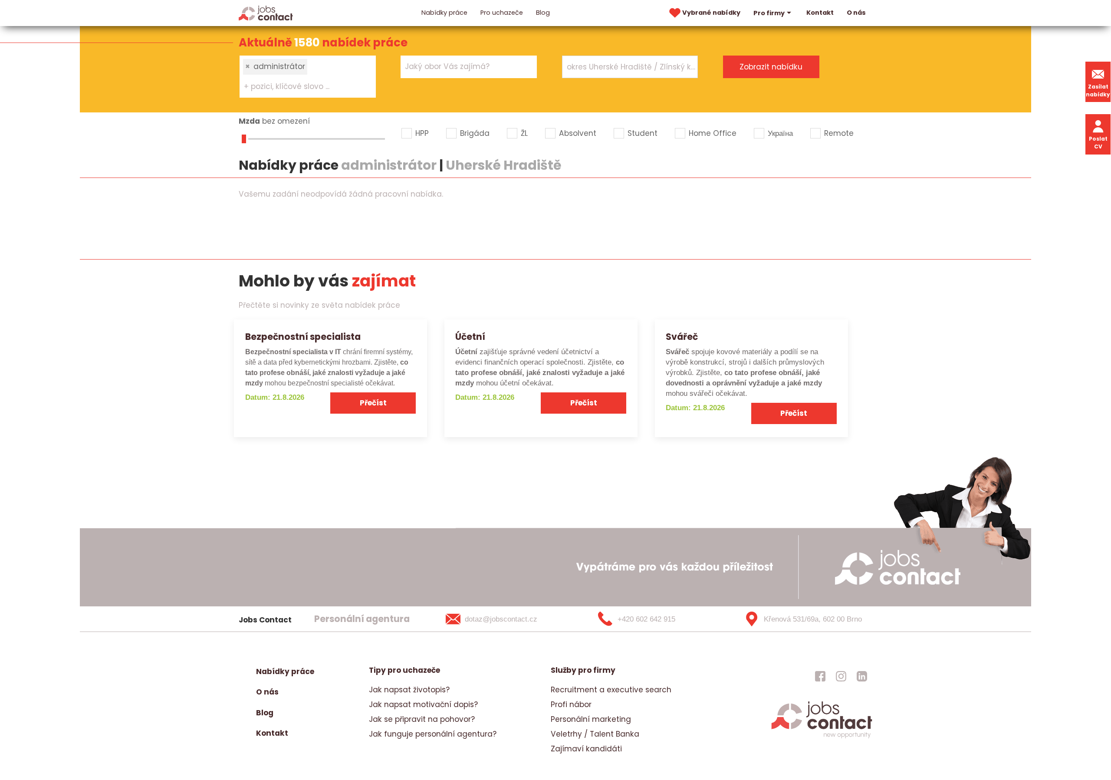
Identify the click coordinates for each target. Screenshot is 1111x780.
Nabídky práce (444, 12)
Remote (839, 133)
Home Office (712, 133)
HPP (422, 133)
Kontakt (820, 12)
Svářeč (682, 336)
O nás (856, 12)
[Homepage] (266, 12)
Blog (543, 12)
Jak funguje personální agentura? (432, 734)
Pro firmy (769, 13)
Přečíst (373, 403)
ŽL (524, 133)
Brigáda (475, 133)
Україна (780, 133)
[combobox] (308, 76)
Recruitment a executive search (611, 690)
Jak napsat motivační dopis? (423, 704)
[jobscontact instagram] (841, 675)
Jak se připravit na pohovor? (422, 719)
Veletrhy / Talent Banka (595, 734)
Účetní (470, 336)
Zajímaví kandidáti (586, 749)
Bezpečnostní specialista (303, 336)
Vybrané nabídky (711, 12)
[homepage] (821, 737)
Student (642, 133)
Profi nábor (571, 704)
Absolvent (577, 133)
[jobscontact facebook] (820, 675)
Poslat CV (1098, 142)
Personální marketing (591, 719)
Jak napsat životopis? (409, 690)
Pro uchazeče (501, 12)
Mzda (249, 121)
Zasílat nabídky (1098, 90)
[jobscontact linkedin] (861, 675)
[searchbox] (302, 86)
